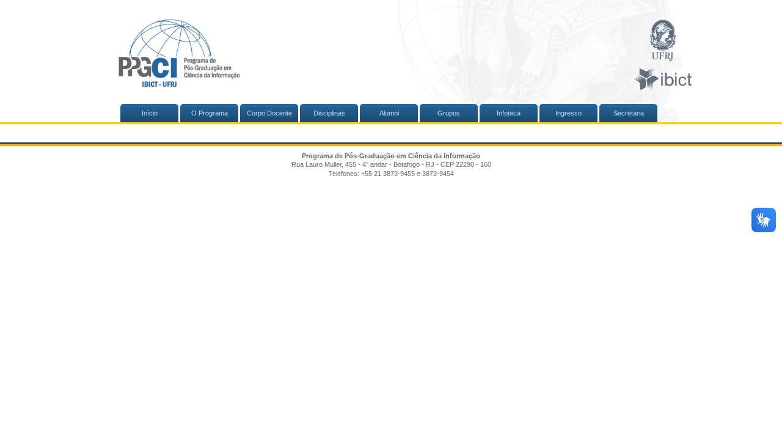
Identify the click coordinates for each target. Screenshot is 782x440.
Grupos (448, 113)
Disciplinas (329, 113)
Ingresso (568, 113)
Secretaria (628, 113)
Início (150, 113)
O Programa (209, 113)
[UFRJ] (663, 41)
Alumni (389, 113)
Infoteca (509, 113)
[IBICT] (663, 79)
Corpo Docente (269, 113)
